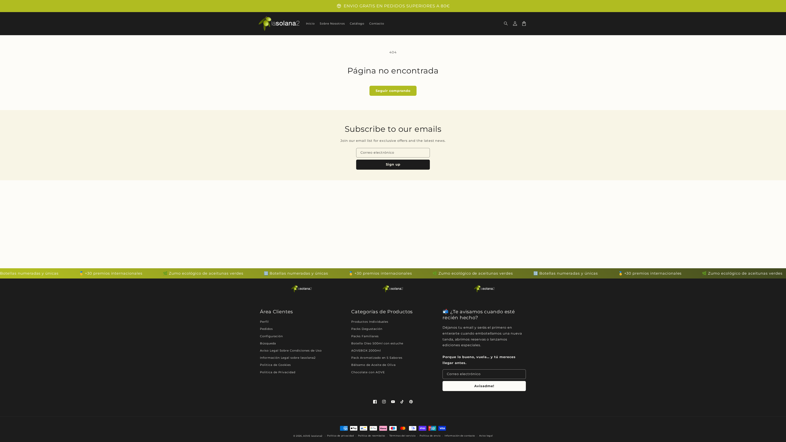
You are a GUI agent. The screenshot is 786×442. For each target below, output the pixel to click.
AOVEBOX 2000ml (366, 350)
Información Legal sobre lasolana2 (288, 358)
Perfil (264, 322)
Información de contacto (460, 435)
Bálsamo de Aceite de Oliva (373, 365)
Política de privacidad (340, 435)
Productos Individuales (369, 322)
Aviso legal (486, 435)
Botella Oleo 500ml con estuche (377, 343)
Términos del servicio (402, 435)
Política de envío (430, 435)
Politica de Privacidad (277, 372)
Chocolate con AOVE (368, 372)
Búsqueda (268, 343)
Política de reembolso (371, 435)
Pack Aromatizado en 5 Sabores (376, 358)
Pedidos (266, 329)
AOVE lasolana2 (312, 435)
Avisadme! (484, 386)
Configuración (271, 336)
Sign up (393, 164)
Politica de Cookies (275, 365)
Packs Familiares (364, 336)
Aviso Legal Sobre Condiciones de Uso (291, 350)
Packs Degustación (366, 329)
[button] (505, 23)
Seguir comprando (393, 91)
